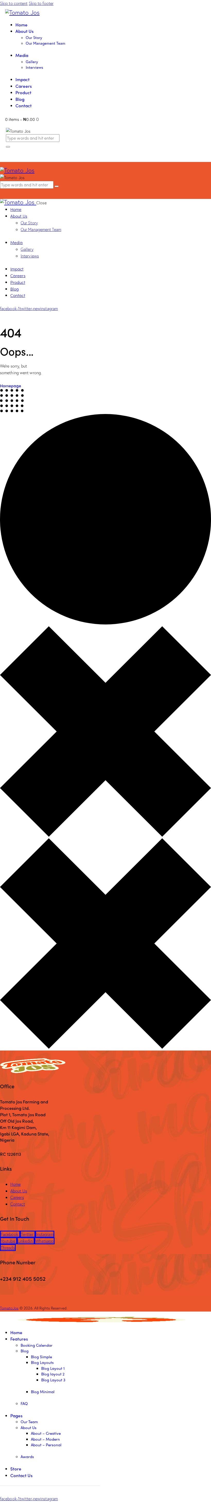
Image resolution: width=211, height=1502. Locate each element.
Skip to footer (41, 3)
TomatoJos (9, 1308)
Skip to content (14, 3)
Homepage (10, 386)
